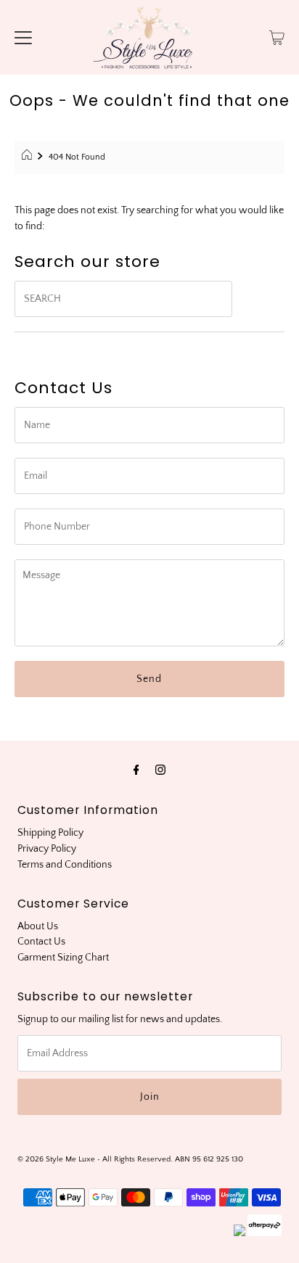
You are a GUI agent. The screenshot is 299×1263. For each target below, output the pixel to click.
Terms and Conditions (64, 865)
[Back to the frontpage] (29, 157)
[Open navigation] (23, 37)
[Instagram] (160, 770)
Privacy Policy (46, 849)
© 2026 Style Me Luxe (57, 1159)
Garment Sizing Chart (63, 957)
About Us (37, 926)
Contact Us (41, 941)
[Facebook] (136, 770)
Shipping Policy (50, 833)
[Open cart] (277, 37)
